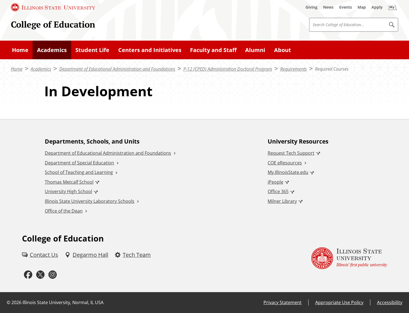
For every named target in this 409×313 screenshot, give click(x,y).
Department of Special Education (79, 163)
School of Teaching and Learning (79, 172)
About (282, 50)
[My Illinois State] (392, 7)
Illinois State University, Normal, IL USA (63, 302)
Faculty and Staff (213, 50)
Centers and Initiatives (149, 50)
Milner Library (282, 201)
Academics (52, 50)
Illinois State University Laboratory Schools (89, 201)
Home (20, 50)
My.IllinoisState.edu (288, 172)
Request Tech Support (291, 153)
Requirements (293, 69)
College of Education (53, 24)
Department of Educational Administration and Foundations (117, 69)
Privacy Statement (282, 302)
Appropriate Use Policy (339, 302)
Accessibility (389, 302)
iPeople (275, 182)
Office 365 (278, 191)
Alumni (255, 50)
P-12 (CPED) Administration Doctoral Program (227, 69)
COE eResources (285, 163)
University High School (68, 191)
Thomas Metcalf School (69, 182)
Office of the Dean (64, 211)
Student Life (92, 50)
